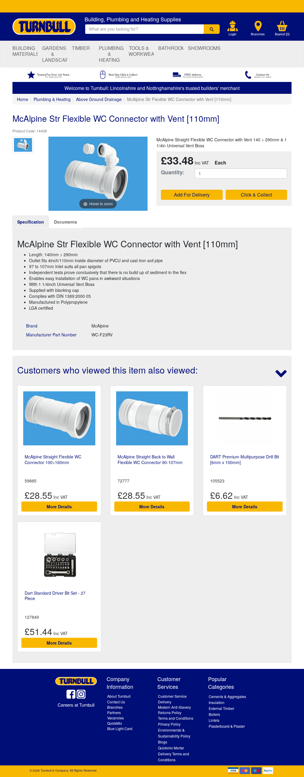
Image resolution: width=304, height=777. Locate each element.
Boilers (214, 714)
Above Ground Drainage (99, 99)
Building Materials (25, 51)
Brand (31, 326)
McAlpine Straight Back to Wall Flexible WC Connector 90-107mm (150, 459)
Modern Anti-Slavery (174, 707)
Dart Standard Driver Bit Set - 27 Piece (55, 595)
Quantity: (172, 172)
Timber (81, 48)
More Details (59, 506)
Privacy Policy (169, 724)
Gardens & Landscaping (54, 54)
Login (232, 34)
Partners (114, 712)
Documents (65, 222)
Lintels (214, 720)
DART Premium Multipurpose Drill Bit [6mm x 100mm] (244, 459)
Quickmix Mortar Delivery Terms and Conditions (173, 753)
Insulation (216, 702)
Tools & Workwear (141, 51)
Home (22, 99)
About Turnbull (119, 696)
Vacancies (115, 717)
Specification (30, 222)
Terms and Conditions (175, 718)
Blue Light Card (119, 728)
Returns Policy (169, 712)
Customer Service (172, 696)
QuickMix (114, 723)
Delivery (164, 701)
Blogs (162, 741)
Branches (258, 34)
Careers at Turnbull (76, 705)
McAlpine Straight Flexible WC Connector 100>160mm (53, 459)
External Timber (221, 708)
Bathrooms (170, 48)
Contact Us (116, 701)
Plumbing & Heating (111, 54)
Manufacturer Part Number (51, 335)
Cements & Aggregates (227, 696)
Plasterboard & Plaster (227, 726)
